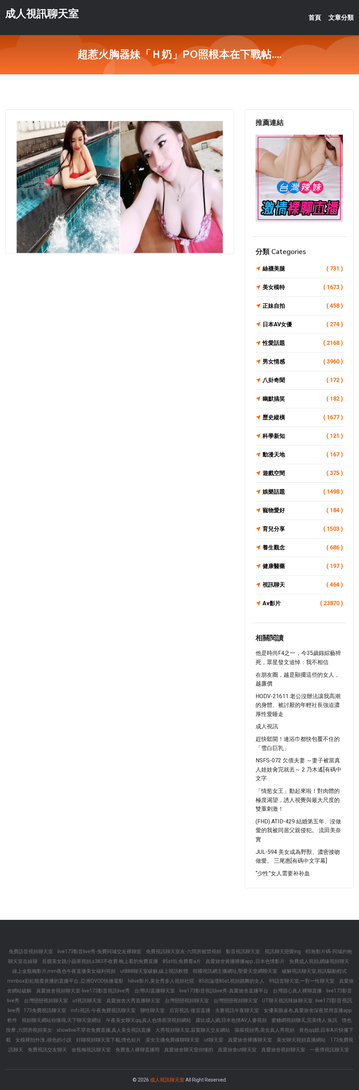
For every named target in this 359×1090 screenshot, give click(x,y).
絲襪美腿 (303, 268)
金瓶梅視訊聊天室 (92, 1049)
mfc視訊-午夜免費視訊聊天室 (104, 1010)
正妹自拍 (303, 305)
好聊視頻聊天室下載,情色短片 (109, 1040)
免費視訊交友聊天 (48, 1049)
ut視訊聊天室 (88, 1000)
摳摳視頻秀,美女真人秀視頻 (265, 1030)
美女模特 (303, 287)
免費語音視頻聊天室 (31, 951)
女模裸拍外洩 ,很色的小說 (44, 1040)
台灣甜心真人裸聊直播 (298, 991)
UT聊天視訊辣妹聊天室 (288, 1000)
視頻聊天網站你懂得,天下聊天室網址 (62, 1020)
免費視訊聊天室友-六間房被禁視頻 (184, 951)
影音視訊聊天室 (243, 951)
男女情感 (303, 361)
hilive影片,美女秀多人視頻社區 (161, 981)
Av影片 (303, 603)
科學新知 (303, 436)
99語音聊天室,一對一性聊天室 (302, 981)
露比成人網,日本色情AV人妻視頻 (232, 1020)
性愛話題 (303, 343)
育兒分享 (303, 529)
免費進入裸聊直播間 (138, 1049)
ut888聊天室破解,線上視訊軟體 (154, 971)
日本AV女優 (303, 324)
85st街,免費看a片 (182, 961)
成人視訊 (267, 726)
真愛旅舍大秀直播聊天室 (133, 1000)
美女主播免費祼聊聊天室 (173, 1040)
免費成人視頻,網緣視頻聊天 (319, 961)
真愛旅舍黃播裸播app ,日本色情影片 (245, 961)
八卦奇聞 (303, 380)
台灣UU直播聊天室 (155, 991)
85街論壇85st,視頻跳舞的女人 (232, 981)
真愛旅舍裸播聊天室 (250, 1040)
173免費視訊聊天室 (45, 1010)
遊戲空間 (303, 473)
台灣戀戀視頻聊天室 (46, 1000)
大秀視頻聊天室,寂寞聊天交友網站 (193, 1030)
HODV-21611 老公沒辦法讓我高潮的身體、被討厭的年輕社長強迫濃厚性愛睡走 (298, 705)
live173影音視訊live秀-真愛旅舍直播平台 (224, 991)
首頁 (315, 17)
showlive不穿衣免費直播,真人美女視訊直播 (104, 1030)
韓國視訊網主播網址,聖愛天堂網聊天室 (235, 971)
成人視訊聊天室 (42, 13)
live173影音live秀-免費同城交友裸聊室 (99, 951)
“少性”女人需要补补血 (283, 873)
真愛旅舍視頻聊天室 (283, 1049)
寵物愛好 (303, 510)
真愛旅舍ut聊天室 (238, 1049)
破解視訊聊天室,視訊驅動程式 (314, 971)
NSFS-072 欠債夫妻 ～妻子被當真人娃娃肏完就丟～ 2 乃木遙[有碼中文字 (298, 769)
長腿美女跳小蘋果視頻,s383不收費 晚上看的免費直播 (100, 961)
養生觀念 (303, 547)
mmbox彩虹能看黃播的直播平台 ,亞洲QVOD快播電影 (65, 981)
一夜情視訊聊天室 (329, 1049)
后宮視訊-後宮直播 (190, 1010)
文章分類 (341, 17)
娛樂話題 (303, 491)
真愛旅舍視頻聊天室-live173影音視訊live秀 (83, 991)
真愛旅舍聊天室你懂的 (189, 1049)
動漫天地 (303, 454)
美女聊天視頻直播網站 (302, 1040)
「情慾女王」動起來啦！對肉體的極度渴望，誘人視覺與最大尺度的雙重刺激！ (298, 800)
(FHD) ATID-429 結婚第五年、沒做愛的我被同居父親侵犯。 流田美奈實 (298, 830)
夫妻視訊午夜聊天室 (237, 1010)
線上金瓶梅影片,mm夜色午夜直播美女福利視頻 (64, 971)
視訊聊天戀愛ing (283, 951)
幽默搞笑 (303, 398)
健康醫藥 (303, 566)
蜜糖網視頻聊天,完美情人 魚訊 (304, 1020)
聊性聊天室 (153, 1010)
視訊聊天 (303, 584)
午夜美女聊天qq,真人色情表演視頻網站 (149, 1020)
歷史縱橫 (303, 417)
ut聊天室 (214, 1040)
